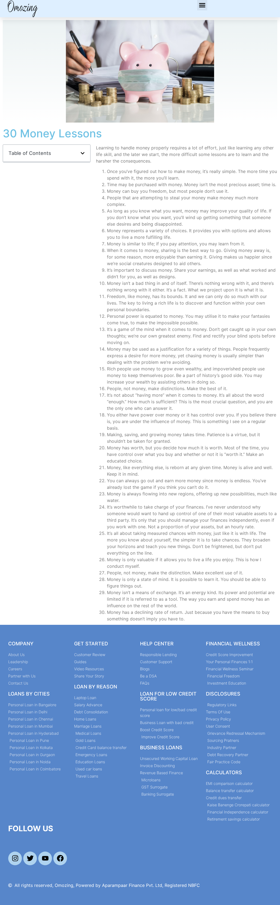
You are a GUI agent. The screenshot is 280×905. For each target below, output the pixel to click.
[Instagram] (15, 858)
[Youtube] (45, 858)
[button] (202, 5)
